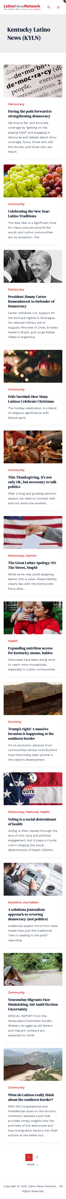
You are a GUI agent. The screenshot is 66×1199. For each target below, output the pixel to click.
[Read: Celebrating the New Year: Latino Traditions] (33, 180)
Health (13, 641)
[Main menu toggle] (58, 7)
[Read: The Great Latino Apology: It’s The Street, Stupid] (33, 532)
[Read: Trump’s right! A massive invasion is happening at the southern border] (33, 698)
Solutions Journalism (23, 902)
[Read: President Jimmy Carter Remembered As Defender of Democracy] (33, 266)
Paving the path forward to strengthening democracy (30, 114)
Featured (32, 812)
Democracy (16, 104)
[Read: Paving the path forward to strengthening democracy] (33, 80)
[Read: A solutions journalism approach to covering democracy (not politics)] (33, 879)
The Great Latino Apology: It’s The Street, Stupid (32, 565)
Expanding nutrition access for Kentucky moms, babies (30, 650)
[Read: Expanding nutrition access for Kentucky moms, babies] (33, 617)
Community (16, 204)
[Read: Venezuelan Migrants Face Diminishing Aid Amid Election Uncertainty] (33, 969)
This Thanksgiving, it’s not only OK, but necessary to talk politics (32, 482)
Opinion (31, 555)
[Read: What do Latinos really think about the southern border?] (33, 1064)
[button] (49, 7)
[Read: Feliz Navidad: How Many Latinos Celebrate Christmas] (33, 366)
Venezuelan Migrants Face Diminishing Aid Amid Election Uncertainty (33, 1004)
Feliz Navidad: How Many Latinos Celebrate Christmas (31, 399)
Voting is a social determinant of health (32, 822)
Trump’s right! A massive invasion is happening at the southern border (31, 733)
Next (33, 1164)
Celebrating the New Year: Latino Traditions (29, 214)
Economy (14, 721)
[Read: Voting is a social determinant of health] (33, 788)
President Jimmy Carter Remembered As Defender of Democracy (31, 301)
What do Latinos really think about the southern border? (31, 1097)
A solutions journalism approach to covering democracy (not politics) (28, 914)
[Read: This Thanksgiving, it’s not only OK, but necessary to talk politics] (33, 446)
